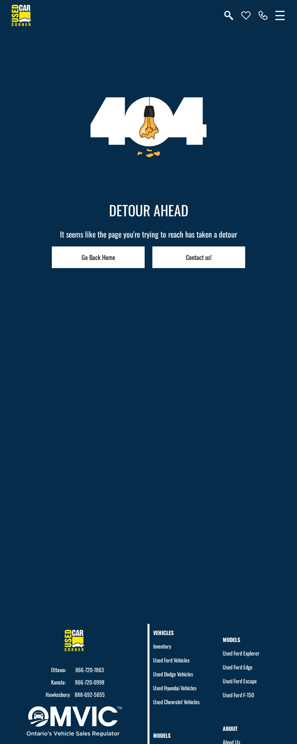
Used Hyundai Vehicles (174, 688)
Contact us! (199, 257)
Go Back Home (98, 257)
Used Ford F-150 (238, 695)
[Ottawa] (263, 15)
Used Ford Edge (238, 667)
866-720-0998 (89, 682)
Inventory (162, 646)
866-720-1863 (89, 670)
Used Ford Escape (240, 681)
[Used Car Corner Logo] (21, 15)
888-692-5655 (90, 694)
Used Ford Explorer (241, 653)
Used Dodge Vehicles (173, 674)
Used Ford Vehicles (171, 660)
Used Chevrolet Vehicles (176, 702)
